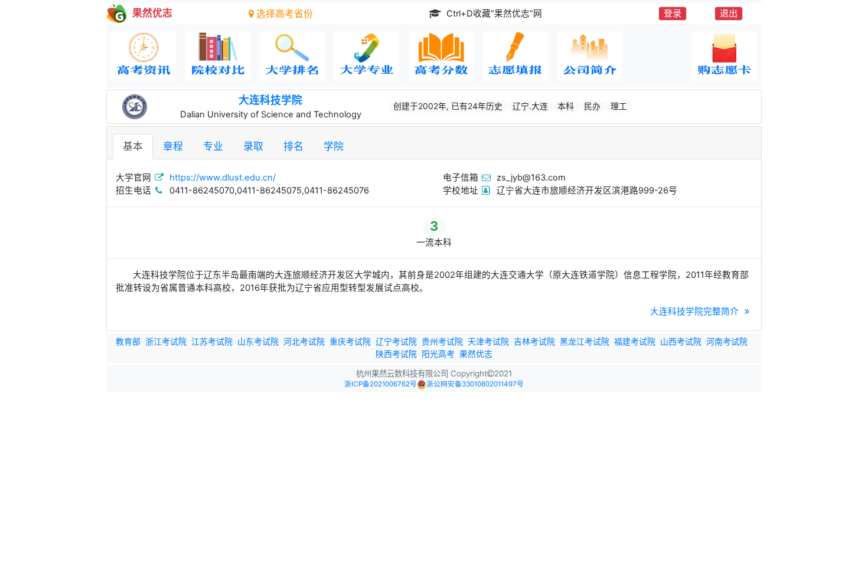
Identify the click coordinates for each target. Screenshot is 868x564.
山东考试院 (258, 341)
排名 (293, 146)
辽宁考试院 (396, 341)
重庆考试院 (350, 341)
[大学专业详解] (366, 56)
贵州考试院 (442, 341)
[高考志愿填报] (515, 56)
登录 (672, 13)
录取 (253, 146)
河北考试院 (304, 341)
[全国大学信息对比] (218, 56)
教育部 (128, 341)
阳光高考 (438, 354)
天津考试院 (488, 341)
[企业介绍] (590, 56)
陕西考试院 (396, 354)
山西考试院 (680, 341)
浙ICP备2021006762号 (380, 384)
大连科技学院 (270, 100)
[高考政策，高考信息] (143, 56)
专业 (213, 146)
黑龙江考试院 (584, 341)
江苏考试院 (212, 341)
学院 (334, 146)
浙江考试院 (166, 341)
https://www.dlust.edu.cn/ (222, 177)
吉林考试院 (534, 341)
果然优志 (475, 354)
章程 (173, 146)
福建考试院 (634, 341)
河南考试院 (727, 341)
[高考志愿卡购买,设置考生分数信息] (724, 56)
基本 (133, 146)
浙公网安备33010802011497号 (475, 384)
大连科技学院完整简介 (695, 311)
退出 (729, 13)
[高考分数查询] (441, 56)
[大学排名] (292, 56)
